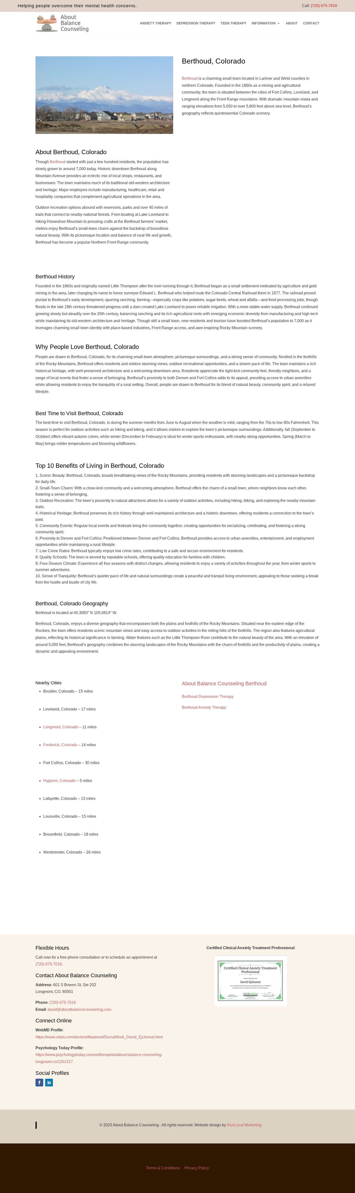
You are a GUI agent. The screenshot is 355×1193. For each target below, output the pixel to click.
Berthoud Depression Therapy (208, 696)
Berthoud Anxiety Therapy (204, 707)
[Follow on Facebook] (39, 1082)
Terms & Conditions (163, 1168)
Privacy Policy (197, 1168)
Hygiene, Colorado (59, 781)
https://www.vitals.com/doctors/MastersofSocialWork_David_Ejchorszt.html (99, 1037)
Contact (311, 23)
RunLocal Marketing (244, 1125)
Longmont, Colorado (60, 727)
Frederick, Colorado (60, 745)
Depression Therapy (196, 23)
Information (264, 23)
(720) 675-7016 (324, 6)
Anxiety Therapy (155, 23)
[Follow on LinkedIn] (49, 1082)
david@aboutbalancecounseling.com (79, 1009)
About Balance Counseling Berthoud (226, 683)
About (292, 23)
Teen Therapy (233, 23)
